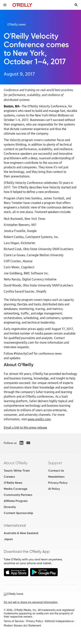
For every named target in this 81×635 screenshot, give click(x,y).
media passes (44, 333)
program (49, 202)
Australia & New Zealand (21, 533)
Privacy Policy (57, 483)
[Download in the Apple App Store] (16, 575)
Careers (9, 477)
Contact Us (56, 471)
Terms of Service (14, 621)
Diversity (10, 507)
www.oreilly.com (39, 419)
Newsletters (56, 477)
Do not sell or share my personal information (30, 602)
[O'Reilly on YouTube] (28, 443)
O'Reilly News (13, 483)
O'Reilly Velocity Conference (47, 106)
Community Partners (18, 495)
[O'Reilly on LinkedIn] (21, 443)
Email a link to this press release (25, 427)
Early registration (15, 329)
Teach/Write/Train (17, 471)
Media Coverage (15, 489)
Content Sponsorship (18, 513)
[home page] (22, 4)
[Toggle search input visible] (76, 4)
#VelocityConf (23, 353)
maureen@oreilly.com (19, 342)
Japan (8, 539)
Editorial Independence (59, 621)
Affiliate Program (16, 501)
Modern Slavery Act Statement (22, 625)
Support (55, 463)
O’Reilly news (16, 24)
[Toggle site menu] (4, 4)
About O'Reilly (16, 463)
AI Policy (54, 489)
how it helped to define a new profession (31, 192)
